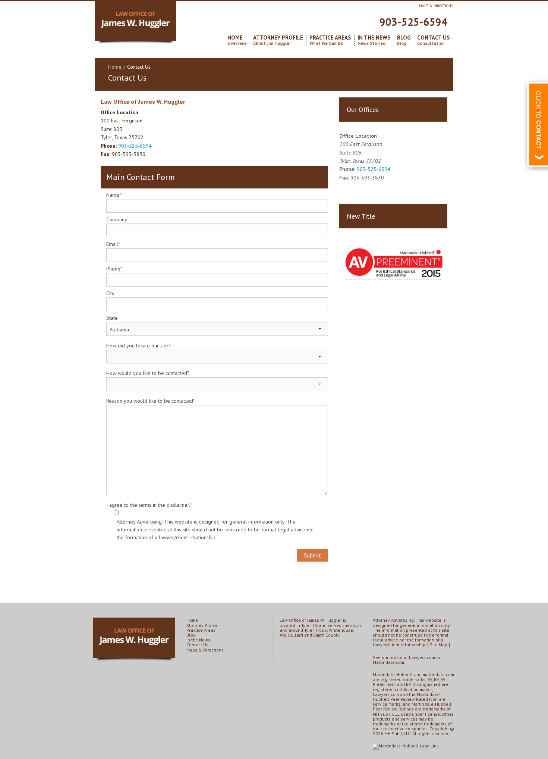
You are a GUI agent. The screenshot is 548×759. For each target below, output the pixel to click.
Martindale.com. (389, 662)
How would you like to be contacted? (148, 373)
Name (113, 194)
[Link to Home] (135, 23)
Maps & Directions (436, 5)
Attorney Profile (278, 40)
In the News (374, 40)
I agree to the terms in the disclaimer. (149, 505)
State (112, 318)
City (110, 293)
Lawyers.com (422, 657)
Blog (404, 40)
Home (237, 40)
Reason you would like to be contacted (150, 400)
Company (116, 219)
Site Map (438, 644)
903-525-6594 (413, 22)
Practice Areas (330, 40)
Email (113, 244)
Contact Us (433, 40)
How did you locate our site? (138, 345)
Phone (114, 268)
